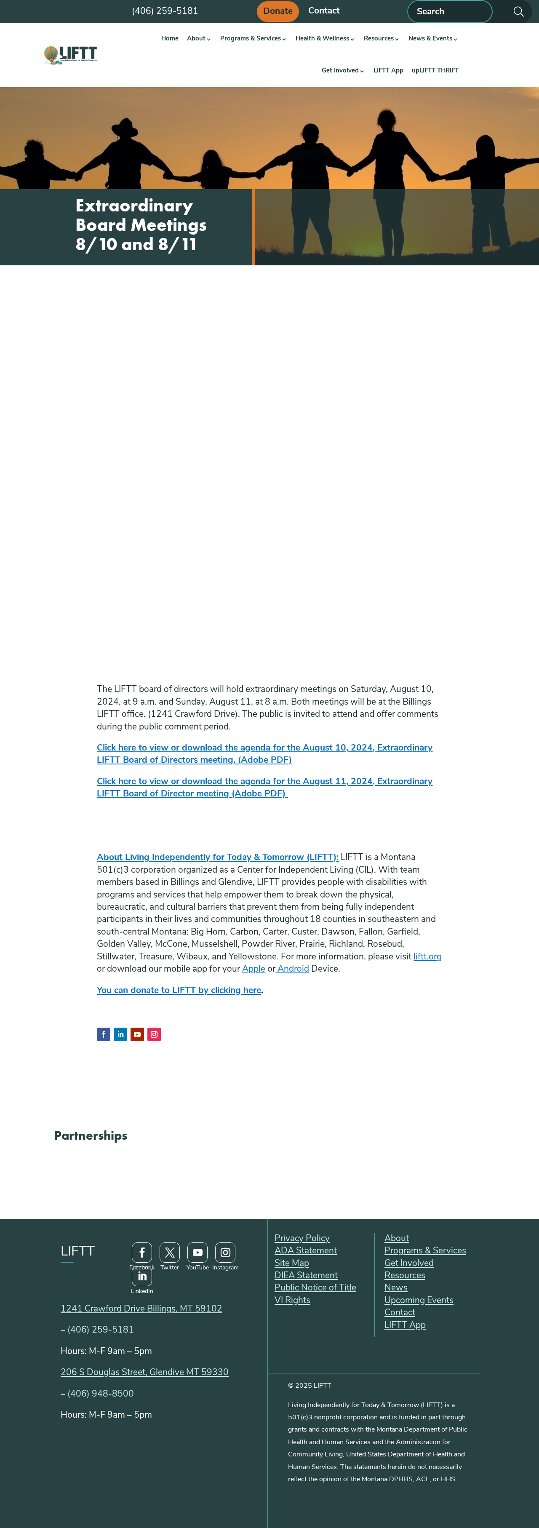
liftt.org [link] (428, 957)
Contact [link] (324, 12)
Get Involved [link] (340, 71)
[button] (103, 1034)
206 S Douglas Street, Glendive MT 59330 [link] (145, 1372)
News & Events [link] (430, 39)
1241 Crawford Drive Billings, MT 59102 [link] (141, 1309)
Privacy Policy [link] (302, 1238)
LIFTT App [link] (388, 71)
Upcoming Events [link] (419, 1300)
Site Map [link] (292, 1263)
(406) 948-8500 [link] (100, 1394)
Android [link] (292, 969)
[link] (70, 55)
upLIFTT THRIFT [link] (435, 71)
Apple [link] (253, 969)
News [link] (396, 1288)
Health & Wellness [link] (322, 39)
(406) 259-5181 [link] (100, 1330)
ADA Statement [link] (306, 1251)
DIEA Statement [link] (306, 1276)
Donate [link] (278, 11)
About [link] (196, 39)
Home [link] (170, 39)
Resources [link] (379, 39)
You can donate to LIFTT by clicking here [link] (179, 990)
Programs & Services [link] (250, 39)
